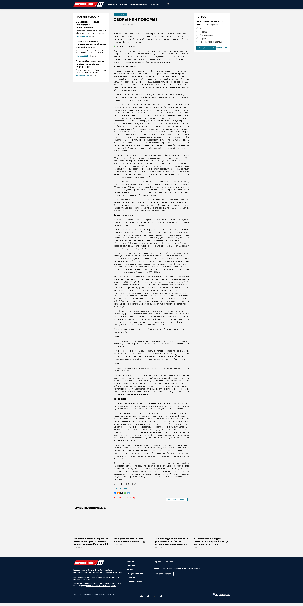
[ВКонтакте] (115, 493)
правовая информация (113, 583)
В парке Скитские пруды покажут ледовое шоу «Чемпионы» (90, 64)
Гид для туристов (138, 4)
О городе (155, 4)
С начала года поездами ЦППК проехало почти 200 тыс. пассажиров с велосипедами (171, 541)
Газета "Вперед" (120, 488)
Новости (112, 4)
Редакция (157, 562)
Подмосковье (120, 15)
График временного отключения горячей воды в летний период (91, 44)
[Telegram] (128, 493)
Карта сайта (168, 562)
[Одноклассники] (118, 493)
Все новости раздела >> (176, 500)
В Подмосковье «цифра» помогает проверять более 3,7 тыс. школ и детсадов (211, 541)
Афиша (123, 4)
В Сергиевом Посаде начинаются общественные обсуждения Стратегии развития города (89, 27)
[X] (121, 493)
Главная (130, 562)
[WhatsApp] (125, 493)
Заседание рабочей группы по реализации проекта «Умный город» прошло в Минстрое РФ (91, 541)
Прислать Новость (163, 574)
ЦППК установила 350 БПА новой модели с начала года (130, 540)
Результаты (221, 47)
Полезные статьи (134, 582)
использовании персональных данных (101, 586)
